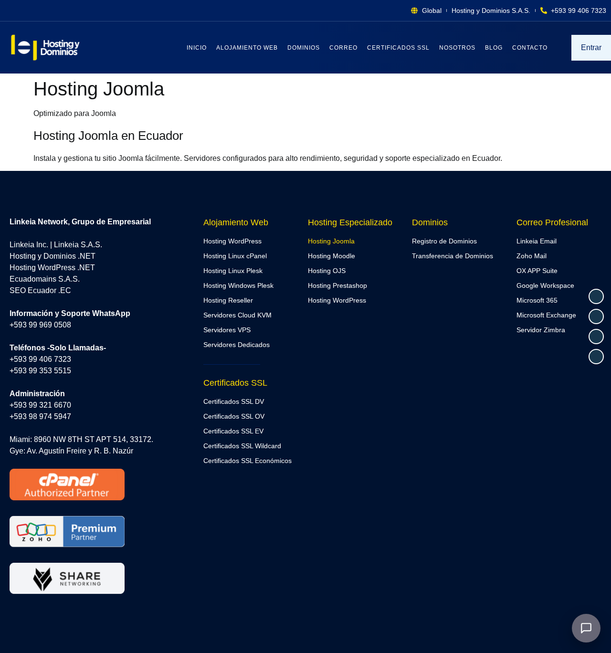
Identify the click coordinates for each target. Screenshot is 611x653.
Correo (343, 47)
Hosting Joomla (331, 241)
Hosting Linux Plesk (233, 270)
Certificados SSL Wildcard (242, 446)
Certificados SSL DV (233, 401)
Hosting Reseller (228, 300)
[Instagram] (596, 336)
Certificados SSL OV (233, 416)
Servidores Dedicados (236, 344)
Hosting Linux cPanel (235, 256)
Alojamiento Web (247, 47)
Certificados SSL (398, 47)
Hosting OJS (327, 270)
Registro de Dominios (444, 241)
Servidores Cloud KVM (237, 315)
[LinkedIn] (596, 356)
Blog (494, 47)
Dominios (303, 47)
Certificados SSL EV (233, 431)
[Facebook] (596, 316)
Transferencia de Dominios (452, 256)
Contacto (530, 47)
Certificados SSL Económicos (247, 460)
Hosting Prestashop (337, 285)
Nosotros (457, 47)
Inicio (197, 47)
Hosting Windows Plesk (238, 285)
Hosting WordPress (232, 241)
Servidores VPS (227, 330)
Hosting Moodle (331, 256)
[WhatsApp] (596, 296)
